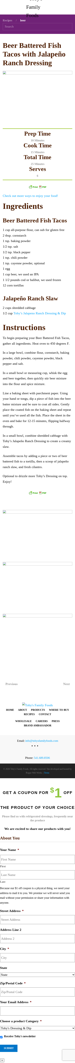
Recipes (29, 714)
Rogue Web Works (34, 773)
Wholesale (23, 721)
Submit (9, 1048)
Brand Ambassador (37, 725)
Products (38, 710)
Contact (45, 714)
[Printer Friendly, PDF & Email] (37, 186)
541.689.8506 (42, 757)
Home (10, 710)
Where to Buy (59, 710)
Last (2, 881)
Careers (42, 721)
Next (66, 684)
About (22, 710)
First (3, 866)
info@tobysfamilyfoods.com (41, 740)
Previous (11, 684)
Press (56, 721)
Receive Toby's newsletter (20, 1036)
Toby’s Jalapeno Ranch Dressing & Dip (39, 313)
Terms (46, 773)
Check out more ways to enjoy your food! (30, 196)
